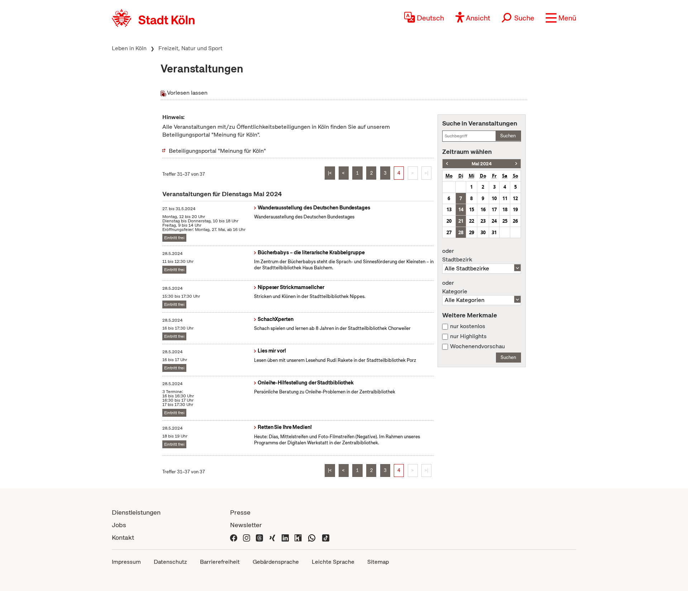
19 (515, 209)
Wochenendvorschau (477, 346)
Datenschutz (170, 562)
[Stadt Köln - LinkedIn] (285, 537)
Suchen (508, 136)
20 (449, 221)
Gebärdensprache (276, 562)
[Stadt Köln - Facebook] (233, 537)
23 (483, 221)
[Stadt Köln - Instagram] (246, 537)
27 (449, 232)
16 (483, 209)
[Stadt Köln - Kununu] (298, 537)
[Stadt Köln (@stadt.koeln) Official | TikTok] (326, 537)
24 (494, 221)
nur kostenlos (467, 326)
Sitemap (378, 562)
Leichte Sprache (333, 562)
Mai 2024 (482, 164)
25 (504, 221)
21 (460, 221)
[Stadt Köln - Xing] (272, 537)
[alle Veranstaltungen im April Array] (447, 163)
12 (515, 198)
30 (483, 232)
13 (449, 209)
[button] (561, 18)
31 (494, 232)
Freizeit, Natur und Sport (190, 48)
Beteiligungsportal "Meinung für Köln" (217, 151)
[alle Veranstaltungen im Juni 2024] (516, 163)
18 (504, 209)
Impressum (126, 562)
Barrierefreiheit (220, 562)
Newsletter (246, 525)
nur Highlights (468, 336)
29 (471, 232)
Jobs (119, 525)
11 (504, 198)
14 (460, 209)
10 (494, 198)
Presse (240, 512)
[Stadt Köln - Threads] (259, 537)
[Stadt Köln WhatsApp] (311, 537)
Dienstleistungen (136, 512)
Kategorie (454, 287)
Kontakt (123, 537)
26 (515, 221)
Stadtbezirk (457, 255)
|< (330, 173)
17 (494, 209)
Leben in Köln (129, 48)
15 (471, 209)
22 (471, 221)
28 (460, 232)
